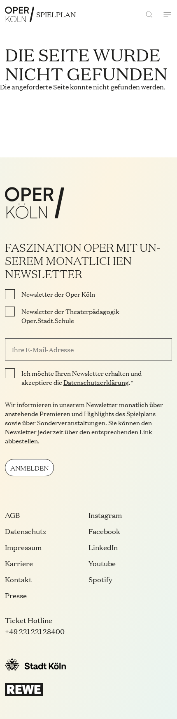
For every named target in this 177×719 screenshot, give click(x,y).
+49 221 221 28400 (35, 631)
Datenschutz (26, 531)
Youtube (102, 563)
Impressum (23, 547)
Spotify (100, 579)
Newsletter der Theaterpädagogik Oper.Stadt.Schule (70, 316)
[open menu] (167, 14)
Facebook (104, 531)
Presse (16, 595)
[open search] (149, 14)
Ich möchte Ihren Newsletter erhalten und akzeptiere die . (81, 378)
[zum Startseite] (19, 14)
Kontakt (18, 579)
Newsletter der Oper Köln (58, 294)
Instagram (105, 515)
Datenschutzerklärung (96, 382)
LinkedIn (103, 547)
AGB (12, 515)
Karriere (19, 563)
